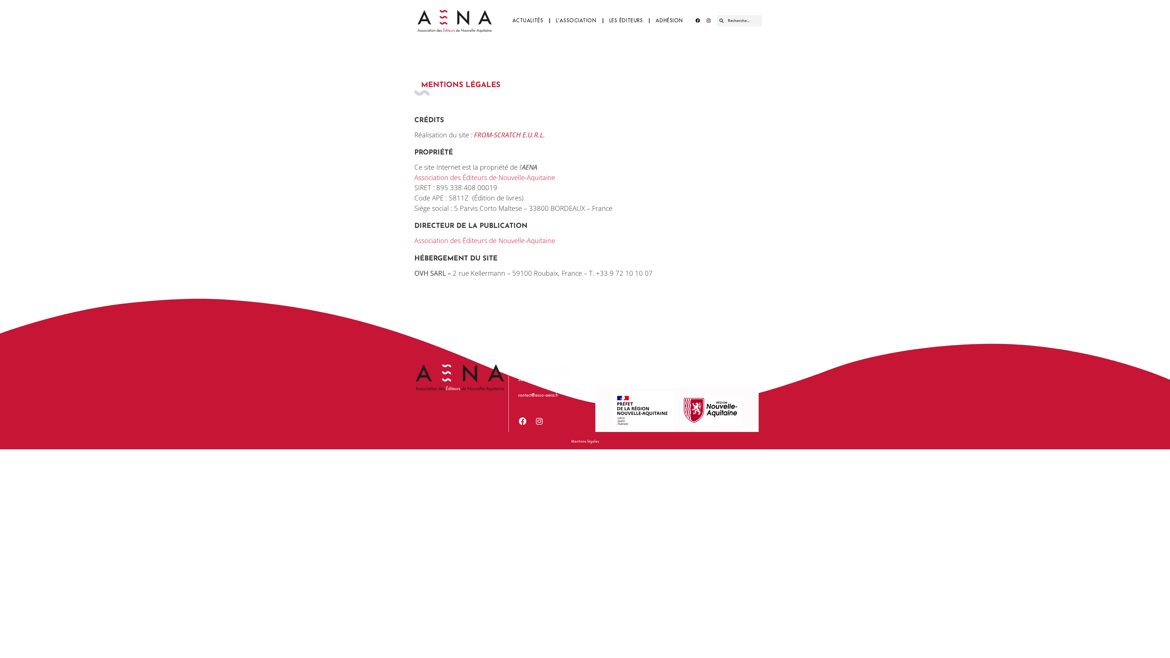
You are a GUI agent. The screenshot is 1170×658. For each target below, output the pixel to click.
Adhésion (669, 20)
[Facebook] (697, 20)
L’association (576, 20)
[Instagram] (708, 20)
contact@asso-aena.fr (538, 395)
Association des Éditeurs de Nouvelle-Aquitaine (484, 177)
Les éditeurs (626, 20)
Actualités (528, 20)
